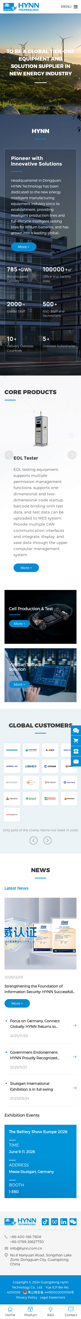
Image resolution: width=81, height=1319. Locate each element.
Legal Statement (52, 1297)
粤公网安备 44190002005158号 (51, 1292)
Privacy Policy (26, 1297)
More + (23, 247)
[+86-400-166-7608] (76, 751)
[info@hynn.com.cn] (76, 761)
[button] (9, 454)
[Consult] (76, 730)
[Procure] (76, 741)
